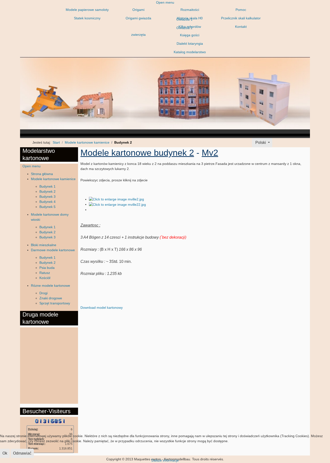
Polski (260, 142)
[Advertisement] (41, 365)
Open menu (165, 2)
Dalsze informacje (165, 460)
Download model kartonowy (101, 307)
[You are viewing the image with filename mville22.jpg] (117, 204)
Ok (4, 453)
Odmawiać (22, 453)
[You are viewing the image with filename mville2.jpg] (116, 199)
